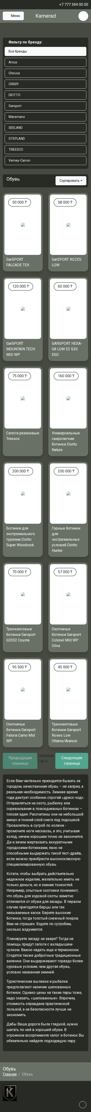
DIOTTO (14, 95)
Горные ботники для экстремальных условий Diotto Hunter (66, 539)
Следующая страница (71, 761)
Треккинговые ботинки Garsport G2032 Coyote (20, 634)
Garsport (15, 106)
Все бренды (18, 51)
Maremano (17, 117)
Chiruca (14, 73)
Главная (10, 1074)
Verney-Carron (19, 160)
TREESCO (16, 149)
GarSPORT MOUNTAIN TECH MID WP (20, 349)
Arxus (13, 62)
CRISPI (13, 84)
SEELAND (16, 128)
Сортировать (70, 180)
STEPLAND (17, 138)
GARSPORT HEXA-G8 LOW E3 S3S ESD (67, 349)
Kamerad (45, 16)
